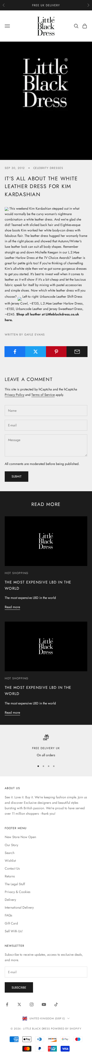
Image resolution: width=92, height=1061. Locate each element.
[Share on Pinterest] (56, 351)
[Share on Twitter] (35, 351)
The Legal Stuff (15, 884)
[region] (46, 746)
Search (9, 852)
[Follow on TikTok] (56, 1004)
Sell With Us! (14, 931)
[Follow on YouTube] (44, 1004)
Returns (10, 876)
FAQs (8, 915)
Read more (12, 607)
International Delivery (19, 907)
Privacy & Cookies (17, 891)
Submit (16, 476)
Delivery (10, 899)
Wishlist (10, 860)
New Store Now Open (20, 837)
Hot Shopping (16, 573)
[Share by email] (77, 351)
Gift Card (11, 923)
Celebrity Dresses (48, 168)
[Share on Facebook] (15, 351)
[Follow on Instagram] (31, 1004)
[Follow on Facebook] (7, 1004)
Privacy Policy (14, 394)
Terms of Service (43, 394)
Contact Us (12, 868)
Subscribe (19, 987)
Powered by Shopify (66, 1028)
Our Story (11, 845)
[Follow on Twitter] (19, 1004)
